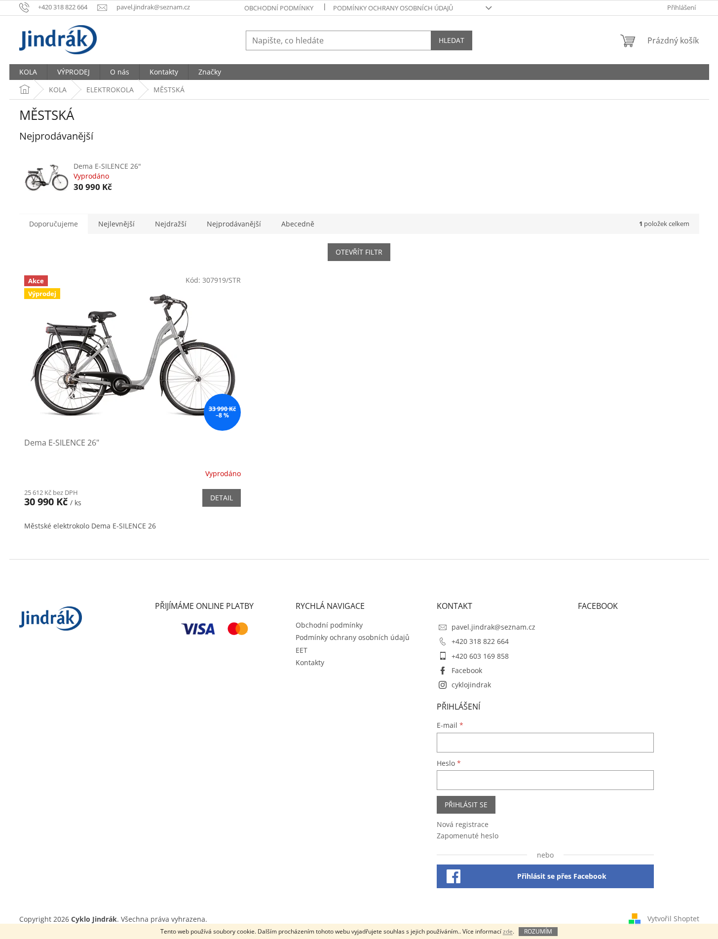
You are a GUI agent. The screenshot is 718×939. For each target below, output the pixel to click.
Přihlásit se (466, 804)
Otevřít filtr (359, 252)
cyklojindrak (471, 684)
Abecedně (297, 223)
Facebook (467, 670)
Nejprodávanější (234, 223)
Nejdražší (171, 223)
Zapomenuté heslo (467, 835)
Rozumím (538, 931)
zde (508, 931)
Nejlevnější (116, 223)
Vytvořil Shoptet (673, 918)
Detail (221, 497)
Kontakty (310, 662)
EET (301, 650)
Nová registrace (463, 824)
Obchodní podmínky (278, 7)
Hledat (451, 40)
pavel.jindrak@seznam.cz (493, 627)
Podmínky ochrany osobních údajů (393, 7)
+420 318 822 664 (480, 641)
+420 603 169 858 (480, 656)
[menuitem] (28, 72)
